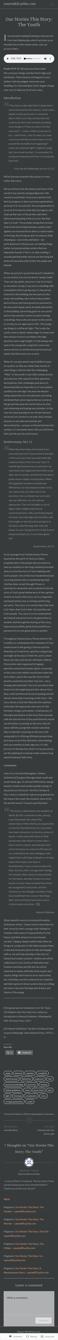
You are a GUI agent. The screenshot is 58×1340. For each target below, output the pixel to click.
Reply (7, 1198)
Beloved (18, 1073)
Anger (8, 1073)
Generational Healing (14, 1084)
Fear (50, 1079)
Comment (43, 1320)
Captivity (30, 1073)
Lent (50, 1090)
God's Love (32, 1084)
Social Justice (31, 1096)
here (15, 48)
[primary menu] (52, 5)
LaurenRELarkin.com (20, 4)
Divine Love (26, 1079)
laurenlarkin (37, 1114)
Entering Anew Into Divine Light (46, 1130)
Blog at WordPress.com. (29, 1331)
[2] (38, 904)
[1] (16, 777)
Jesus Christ (39, 1090)
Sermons (49, 1114)
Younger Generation (14, 1101)
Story (43, 1096)
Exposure (39, 1079)
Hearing (44, 1084)
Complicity (42, 1073)
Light (7, 1096)
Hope (27, 1090)
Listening (17, 1096)
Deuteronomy (11, 1079)
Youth (29, 1101)
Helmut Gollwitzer (13, 1090)
